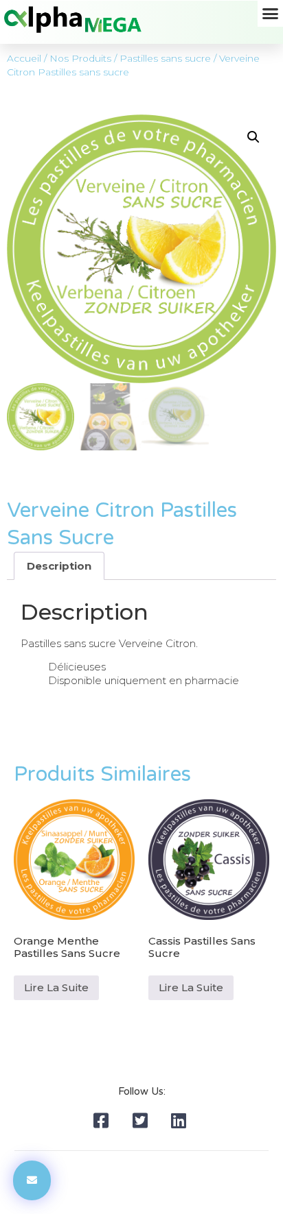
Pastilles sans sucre (165, 58)
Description (59, 565)
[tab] (59, 566)
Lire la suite (56, 987)
